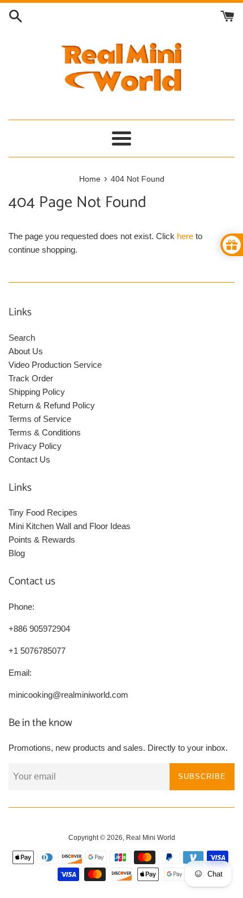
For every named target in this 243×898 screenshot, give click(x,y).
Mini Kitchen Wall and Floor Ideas (69, 526)
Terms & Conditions (44, 432)
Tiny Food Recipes (42, 512)
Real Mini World (150, 838)
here (185, 236)
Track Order (30, 378)
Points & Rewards (41, 539)
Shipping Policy (36, 392)
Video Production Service (55, 364)
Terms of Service (39, 419)
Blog (16, 553)
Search (21, 337)
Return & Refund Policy (51, 405)
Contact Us (29, 459)
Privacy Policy (35, 446)
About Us (25, 351)
